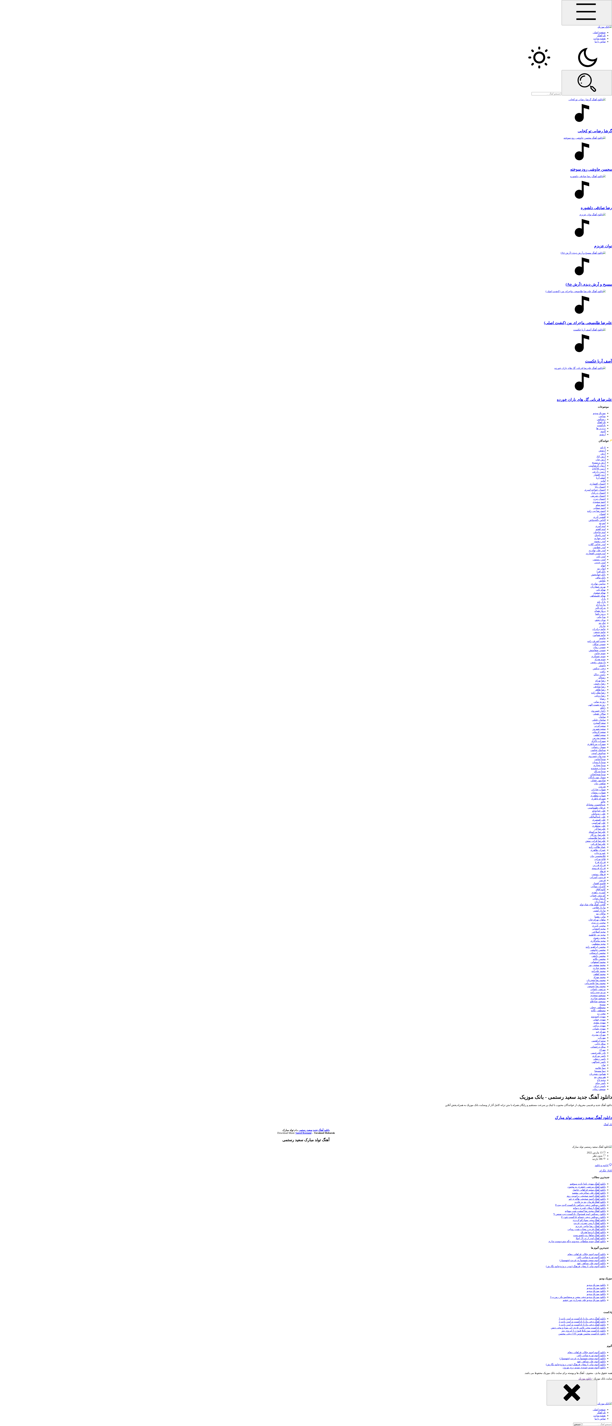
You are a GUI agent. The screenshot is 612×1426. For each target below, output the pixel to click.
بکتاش (602, 580)
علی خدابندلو (599, 810)
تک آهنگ (601, 35)
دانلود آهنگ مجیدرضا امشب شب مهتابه (585, 1211)
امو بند (602, 523)
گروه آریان (600, 901)
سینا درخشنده (598, 768)
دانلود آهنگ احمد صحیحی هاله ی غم (587, 1199)
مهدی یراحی (599, 1025)
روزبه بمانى (600, 701)
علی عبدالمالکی (597, 816)
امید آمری (600, 526)
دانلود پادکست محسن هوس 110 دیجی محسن (582, 1333)
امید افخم (601, 529)
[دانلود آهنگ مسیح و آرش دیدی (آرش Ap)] (306, 265)
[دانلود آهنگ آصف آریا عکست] (306, 342)
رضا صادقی (599, 686)
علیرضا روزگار (598, 835)
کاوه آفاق (601, 889)
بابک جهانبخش (598, 574)
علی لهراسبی (599, 822)
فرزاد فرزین (599, 865)
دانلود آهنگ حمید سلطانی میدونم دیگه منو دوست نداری (577, 1241)
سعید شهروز (599, 729)
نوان (603, 1065)
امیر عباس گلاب (597, 544)
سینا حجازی (599, 765)
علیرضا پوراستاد (597, 831)
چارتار (602, 626)
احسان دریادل (598, 492)
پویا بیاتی (601, 617)
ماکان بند (601, 913)
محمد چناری (599, 968)
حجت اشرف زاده (596, 641)
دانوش (602, 665)
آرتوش (602, 450)
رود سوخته (591, 169)
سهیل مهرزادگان (597, 777)
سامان (602, 716)
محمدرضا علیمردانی (595, 983)
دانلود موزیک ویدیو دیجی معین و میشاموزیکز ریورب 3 (578, 1297)
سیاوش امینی (598, 753)
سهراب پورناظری (596, 744)
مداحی (602, 416)
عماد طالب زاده (597, 847)
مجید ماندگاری (598, 940)
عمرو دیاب (600, 853)
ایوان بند (601, 568)
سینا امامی (600, 759)
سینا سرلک (600, 771)
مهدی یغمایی (599, 1028)
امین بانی (601, 556)
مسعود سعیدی (598, 995)
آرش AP (601, 456)
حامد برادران (599, 629)
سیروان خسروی (597, 756)
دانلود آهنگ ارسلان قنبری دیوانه (589, 1208)
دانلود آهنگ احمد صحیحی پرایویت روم (586, 1196)
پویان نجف (600, 620)
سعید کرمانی (599, 732)
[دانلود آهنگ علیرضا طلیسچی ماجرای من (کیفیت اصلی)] (306, 303)
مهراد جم (601, 1031)
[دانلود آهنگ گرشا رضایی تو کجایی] (306, 112)
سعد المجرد (599, 723)
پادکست (601, 425)
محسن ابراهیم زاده (596, 947)
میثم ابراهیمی (598, 1040)
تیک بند (602, 623)
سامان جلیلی (599, 719)
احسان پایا (600, 486)
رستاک (602, 677)
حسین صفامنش (597, 650)
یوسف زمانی (599, 1089)
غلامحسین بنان (598, 856)
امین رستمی (599, 559)
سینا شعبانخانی (598, 774)
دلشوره (596, 208)
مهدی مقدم (600, 1022)
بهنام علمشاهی (598, 595)
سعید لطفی (599, 735)
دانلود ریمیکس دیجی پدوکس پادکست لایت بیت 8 (580, 1205)
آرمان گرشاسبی (597, 465)
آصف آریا (601, 477)
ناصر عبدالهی (599, 1062)
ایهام (603, 565)
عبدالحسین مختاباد (596, 804)
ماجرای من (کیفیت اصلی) (578, 323)
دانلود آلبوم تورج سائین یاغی (591, 1257)
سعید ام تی (600, 726)
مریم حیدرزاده (598, 992)
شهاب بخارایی (598, 789)
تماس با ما (600, 41)
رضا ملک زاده (598, 692)
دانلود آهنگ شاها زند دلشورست (589, 1235)
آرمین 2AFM (599, 468)
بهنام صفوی (599, 592)
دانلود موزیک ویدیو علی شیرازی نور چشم (584, 1300)
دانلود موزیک (585, 1378)
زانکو (603, 707)
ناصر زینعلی (599, 1059)
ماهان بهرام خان (597, 919)
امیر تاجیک (600, 535)
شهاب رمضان (598, 792)
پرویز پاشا (600, 614)
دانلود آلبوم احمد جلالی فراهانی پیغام (587, 1254)
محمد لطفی (599, 974)
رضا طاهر (600, 689)
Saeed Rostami (303, 1133)
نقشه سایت (599, 38)
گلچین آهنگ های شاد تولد (593, 904)
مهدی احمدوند (598, 1016)
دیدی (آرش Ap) (589, 284)
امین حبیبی (600, 562)
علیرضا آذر (600, 828)
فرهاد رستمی (598, 874)
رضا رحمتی (600, 683)
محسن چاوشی (598, 950)
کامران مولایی (598, 886)
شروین (602, 786)
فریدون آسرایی (598, 877)
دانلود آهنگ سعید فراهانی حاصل (589, 1189)
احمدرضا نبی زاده (596, 511)
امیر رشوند (600, 541)
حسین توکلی (599, 644)
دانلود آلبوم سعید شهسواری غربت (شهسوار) (583, 1260)
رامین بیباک (600, 674)
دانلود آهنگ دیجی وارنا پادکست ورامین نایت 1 (582, 1324)
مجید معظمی (599, 943)
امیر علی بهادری (597, 550)
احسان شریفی (598, 496)
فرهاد (603, 871)
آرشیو (603, 434)
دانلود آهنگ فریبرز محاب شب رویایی (587, 1229)
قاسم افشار (599, 883)
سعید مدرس (599, 738)
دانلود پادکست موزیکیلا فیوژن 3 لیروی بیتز (583, 1330)
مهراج (602, 1049)
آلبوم (603, 431)
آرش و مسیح (599, 462)
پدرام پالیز (600, 608)
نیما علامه (600, 1068)
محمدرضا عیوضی (596, 986)
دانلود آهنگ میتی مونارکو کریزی (589, 1220)
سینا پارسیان (599, 762)
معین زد (601, 1013)
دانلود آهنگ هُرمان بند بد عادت (590, 1202)
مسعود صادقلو (598, 1001)
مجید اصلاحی (599, 931)
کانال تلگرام (605, 1170)
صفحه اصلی (599, 32)
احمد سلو (601, 505)
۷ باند (603, 447)
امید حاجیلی (599, 532)
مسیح (603, 1004)
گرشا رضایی (599, 898)
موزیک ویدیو (599, 413)
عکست (598, 361)
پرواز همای (600, 611)
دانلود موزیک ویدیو (596, 1285)
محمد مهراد (600, 977)
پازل (603, 598)
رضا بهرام (600, 680)
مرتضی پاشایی (598, 989)
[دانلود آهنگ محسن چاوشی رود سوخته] (306, 150)
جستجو (577, 1424)
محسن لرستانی (597, 953)
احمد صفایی (599, 508)
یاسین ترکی (599, 1086)
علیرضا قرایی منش (595, 841)
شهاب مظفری (598, 795)
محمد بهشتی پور (597, 965)
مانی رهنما (600, 916)
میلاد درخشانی (598, 1046)
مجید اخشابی (599, 928)
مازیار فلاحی (599, 907)
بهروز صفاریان (598, 586)
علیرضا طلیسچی (597, 838)
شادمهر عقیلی (598, 780)
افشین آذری (599, 517)
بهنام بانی (601, 589)
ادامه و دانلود (602, 1165)
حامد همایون (599, 635)
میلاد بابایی (600, 1043)
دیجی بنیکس (599, 668)
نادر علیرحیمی (598, 1052)
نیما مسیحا (600, 1071)
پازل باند (601, 601)
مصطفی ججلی (598, 1007)
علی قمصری (599, 819)
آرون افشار (600, 474)
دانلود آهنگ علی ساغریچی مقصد (589, 1192)
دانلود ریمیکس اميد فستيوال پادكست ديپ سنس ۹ (579, 1214)
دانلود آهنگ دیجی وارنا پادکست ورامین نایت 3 (582, 1318)
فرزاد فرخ (600, 862)
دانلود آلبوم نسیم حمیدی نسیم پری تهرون (584, 1367)
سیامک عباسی (598, 750)
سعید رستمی (305, 1130)
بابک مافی (600, 577)
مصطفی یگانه (598, 1010)
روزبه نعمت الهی (597, 704)
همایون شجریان (597, 1074)
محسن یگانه (599, 959)
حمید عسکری (598, 656)
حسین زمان (599, 647)
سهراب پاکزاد (598, 741)
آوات (603, 480)
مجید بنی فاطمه (597, 934)
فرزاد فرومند (599, 868)
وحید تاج (601, 1080)
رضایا (603, 698)
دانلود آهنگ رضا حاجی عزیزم (591, 1226)
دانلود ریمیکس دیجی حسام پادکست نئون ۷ (583, 1217)
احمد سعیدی (599, 502)
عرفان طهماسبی (597, 807)
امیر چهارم (600, 538)
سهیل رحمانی (598, 747)
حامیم (602, 638)
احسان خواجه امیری (595, 489)
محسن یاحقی (598, 956)
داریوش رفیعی (598, 662)
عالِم (603, 801)
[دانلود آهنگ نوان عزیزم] (306, 227)
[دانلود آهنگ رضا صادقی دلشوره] (306, 188)
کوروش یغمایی (598, 895)
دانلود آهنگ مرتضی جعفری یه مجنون (586, 1186)
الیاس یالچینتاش (597, 520)
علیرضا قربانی (598, 844)
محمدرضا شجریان (596, 980)
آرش (603, 453)
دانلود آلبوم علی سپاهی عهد (591, 1263)
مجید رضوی (599, 937)
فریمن (602, 880)
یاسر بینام (600, 1083)
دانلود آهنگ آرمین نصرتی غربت (590, 1223)
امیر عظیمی (599, 547)
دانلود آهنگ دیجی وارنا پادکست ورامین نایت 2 (582, 1321)
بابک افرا (601, 571)
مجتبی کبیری (599, 925)
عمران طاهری (598, 850)
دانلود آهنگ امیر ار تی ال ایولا (591, 1238)
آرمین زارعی (599, 471)
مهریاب (602, 1037)
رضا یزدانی (600, 695)
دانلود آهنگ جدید (321, 1130)
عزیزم (603, 246)
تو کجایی (595, 131)
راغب (603, 671)
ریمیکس (601, 419)
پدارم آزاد (601, 604)
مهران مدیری (599, 1034)
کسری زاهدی (598, 892)
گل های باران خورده (584, 399)
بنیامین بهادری (598, 583)
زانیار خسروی (598, 710)
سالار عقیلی (599, 713)
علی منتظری (599, 825)
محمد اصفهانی (598, 962)
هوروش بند (600, 1077)
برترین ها (601, 428)
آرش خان (601, 459)
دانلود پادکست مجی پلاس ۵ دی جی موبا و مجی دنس (578, 1327)
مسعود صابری (598, 998)
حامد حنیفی (599, 632)
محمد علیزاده (599, 971)
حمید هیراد (600, 659)
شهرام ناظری (598, 798)
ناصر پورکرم (599, 1055)
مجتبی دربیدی (598, 922)
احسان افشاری (598, 483)
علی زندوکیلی (598, 813)
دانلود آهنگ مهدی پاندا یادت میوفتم (588, 1183)
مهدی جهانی (599, 1019)
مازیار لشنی (599, 910)
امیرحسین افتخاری (596, 553)
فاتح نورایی (600, 859)
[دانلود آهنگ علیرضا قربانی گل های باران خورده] (306, 380)
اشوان (602, 514)
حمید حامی (600, 653)
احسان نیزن (599, 499)
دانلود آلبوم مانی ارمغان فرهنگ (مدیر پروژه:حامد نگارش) (576, 1266)
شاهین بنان (600, 783)
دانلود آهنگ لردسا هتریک (593, 1232)
